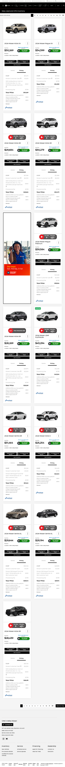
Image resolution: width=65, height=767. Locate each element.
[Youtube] (6, 738)
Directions (50, 751)
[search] (63, 5)
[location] (32, 1)
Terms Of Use (16, 764)
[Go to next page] (60, 15)
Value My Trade (36, 751)
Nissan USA (34, 764)
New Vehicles (5, 749)
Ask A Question (17, 64)
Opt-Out (38, 764)
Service (20, 746)
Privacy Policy (10, 764)
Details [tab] (13, 70)
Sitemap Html (25, 764)
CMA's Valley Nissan (5, 764)
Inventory (5, 746)
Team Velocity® (49, 763)
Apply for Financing (37, 749)
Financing (36, 746)
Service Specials (21, 751)
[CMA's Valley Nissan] (6, 5)
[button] (28, 43)
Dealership (52, 746)
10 (57, 15)
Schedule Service (21, 749)
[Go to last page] (63, 15)
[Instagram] (3, 738)
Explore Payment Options (10, 61)
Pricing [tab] (21, 70)
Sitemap (20, 764)
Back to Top (60, 706)
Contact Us (8, 724)
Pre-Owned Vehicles (7, 751)
